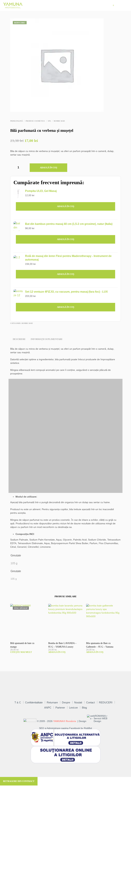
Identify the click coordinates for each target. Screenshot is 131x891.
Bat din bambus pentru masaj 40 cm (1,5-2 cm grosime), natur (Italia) (68, 223)
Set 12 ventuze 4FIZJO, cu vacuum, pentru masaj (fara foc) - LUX (66, 291)
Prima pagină (16, 121)
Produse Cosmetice (35, 121)
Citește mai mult (21, 652)
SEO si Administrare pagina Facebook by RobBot (65, 728)
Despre (66, 702)
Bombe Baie (59, 121)
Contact (90, 702)
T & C (17, 702)
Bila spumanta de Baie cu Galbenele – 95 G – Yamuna (99, 645)
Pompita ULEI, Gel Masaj (41, 191)
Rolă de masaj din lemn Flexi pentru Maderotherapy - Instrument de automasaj (68, 258)
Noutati (78, 702)
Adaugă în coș (48, 167)
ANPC (47, 707)
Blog (84, 707)
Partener (60, 707)
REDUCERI (105, 702)
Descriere (19, 339)
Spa (49, 121)
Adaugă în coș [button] (65, 206)
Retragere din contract (18, 781)
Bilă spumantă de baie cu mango (22, 645)
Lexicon (73, 707)
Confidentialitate (34, 702)
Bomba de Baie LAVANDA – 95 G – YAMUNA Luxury (62, 645)
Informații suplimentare (47, 339)
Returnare (52, 702)
